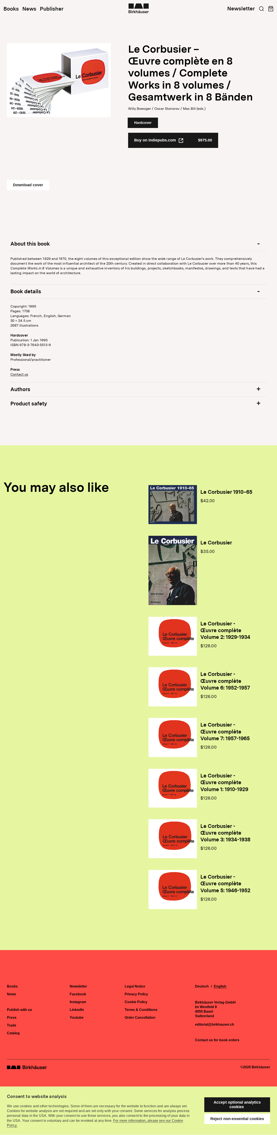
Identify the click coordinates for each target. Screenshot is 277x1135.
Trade (11, 1025)
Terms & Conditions (141, 1010)
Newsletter (241, 8)
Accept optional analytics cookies (237, 1104)
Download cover (28, 185)
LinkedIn (77, 1010)
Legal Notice (135, 986)
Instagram (78, 1002)
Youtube (77, 1017)
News (29, 8)
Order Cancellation (140, 1017)
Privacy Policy (136, 994)
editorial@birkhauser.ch (214, 1024)
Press (11, 1017)
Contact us (19, 374)
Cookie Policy (136, 1002)
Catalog (13, 1033)
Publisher (51, 8)
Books (11, 8)
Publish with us (19, 1010)
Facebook (78, 994)
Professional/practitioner (30, 360)
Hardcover (142, 123)
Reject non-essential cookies (237, 1119)
